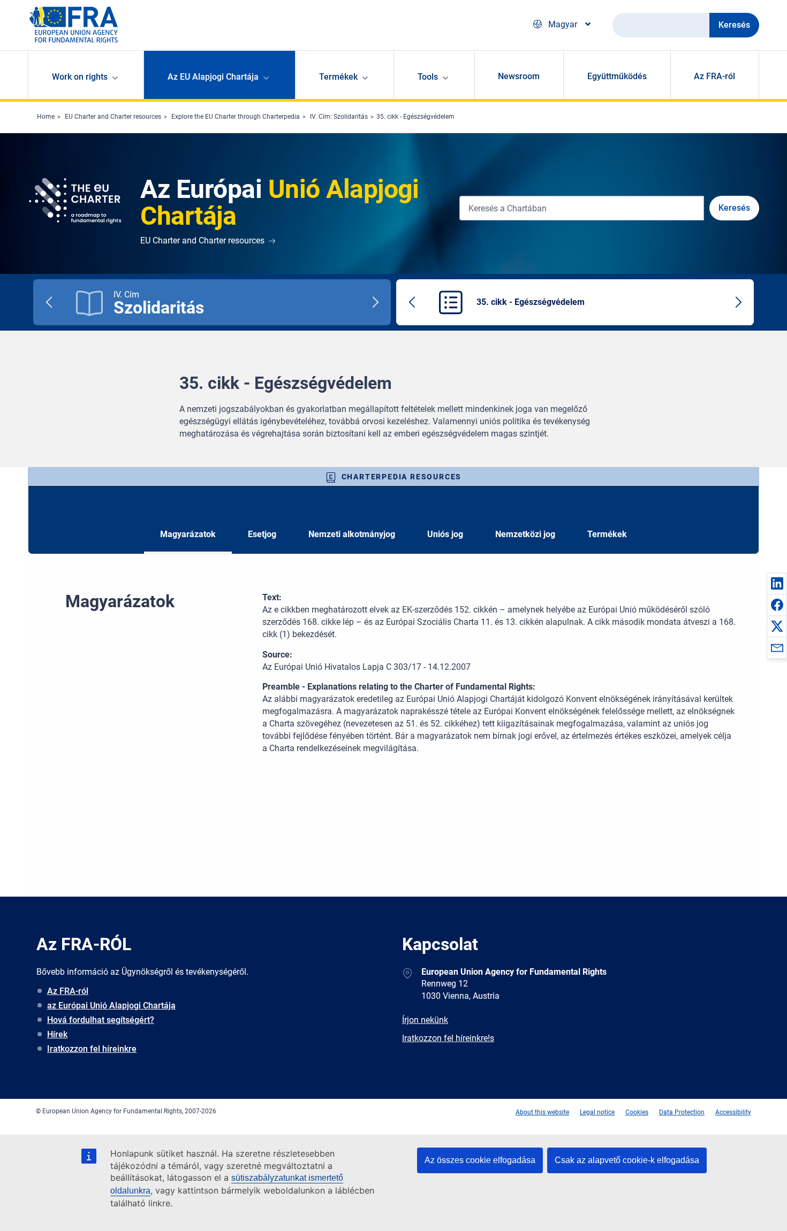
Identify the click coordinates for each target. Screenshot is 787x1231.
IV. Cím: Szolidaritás (339, 116)
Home (46, 116)
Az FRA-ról (714, 76)
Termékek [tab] (607, 534)
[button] (776, 583)
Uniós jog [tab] (445, 534)
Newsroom (519, 76)
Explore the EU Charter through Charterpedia (235, 116)
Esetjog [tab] (262, 534)
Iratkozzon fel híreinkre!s (448, 1038)
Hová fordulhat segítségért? (100, 1020)
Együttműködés (617, 76)
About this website (542, 1112)
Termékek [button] (338, 77)
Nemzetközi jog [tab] (525, 534)
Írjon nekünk (425, 1020)
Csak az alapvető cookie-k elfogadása (627, 1160)
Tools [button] (428, 77)
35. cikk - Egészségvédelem (415, 116)
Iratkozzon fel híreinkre (92, 1049)
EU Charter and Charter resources (113, 116)
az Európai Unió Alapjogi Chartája (111, 1005)
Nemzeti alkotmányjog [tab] (351, 534)
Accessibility (733, 1112)
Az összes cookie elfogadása (480, 1160)
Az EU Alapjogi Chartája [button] (213, 77)
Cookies (636, 1112)
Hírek (57, 1034)
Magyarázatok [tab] (188, 534)
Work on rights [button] (80, 77)
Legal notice (597, 1112)
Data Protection (682, 1112)
